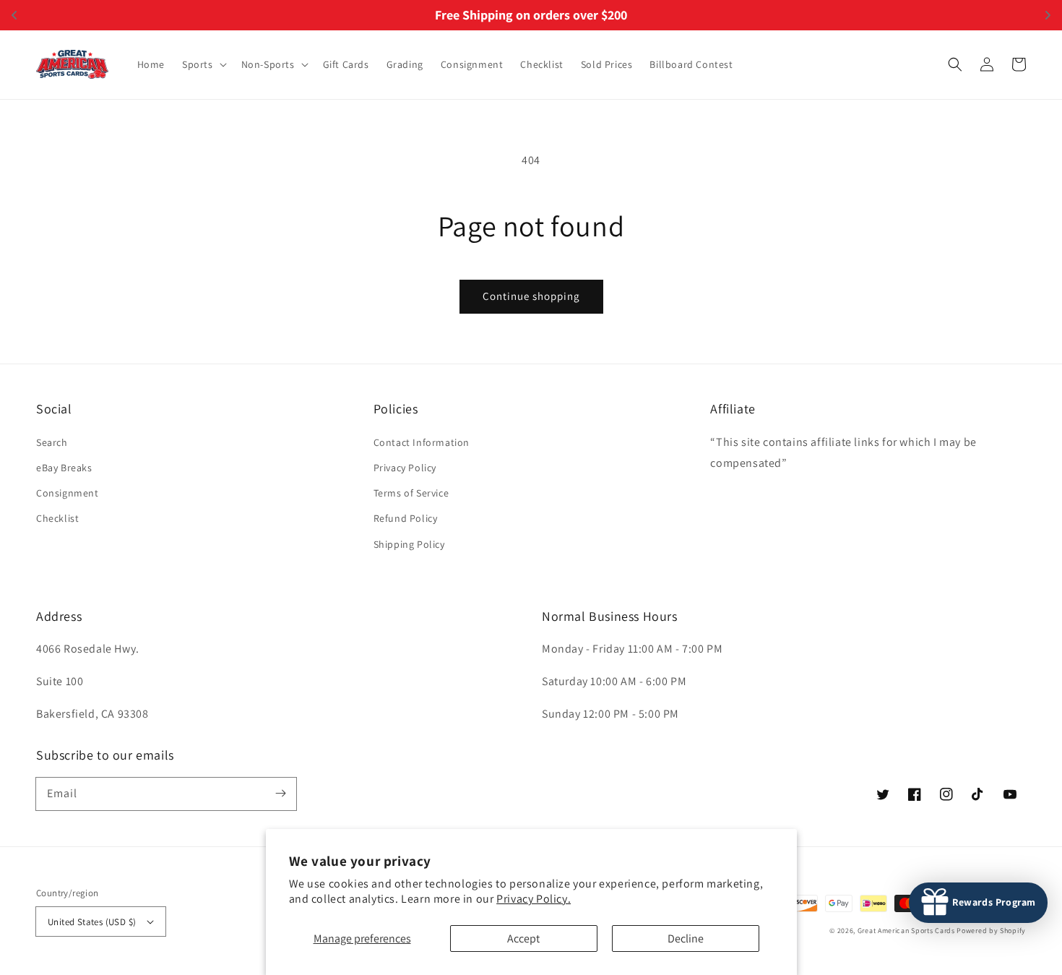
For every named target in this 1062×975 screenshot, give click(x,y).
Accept (523, 938)
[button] (203, 64)
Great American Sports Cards (906, 930)
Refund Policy (406, 518)
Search (52, 442)
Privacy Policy (405, 467)
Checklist (57, 518)
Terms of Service (411, 492)
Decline (686, 938)
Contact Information (422, 442)
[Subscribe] (280, 793)
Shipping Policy (409, 544)
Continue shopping (531, 296)
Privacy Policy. (533, 898)
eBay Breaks (64, 467)
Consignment (67, 492)
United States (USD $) (92, 922)
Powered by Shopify (991, 930)
